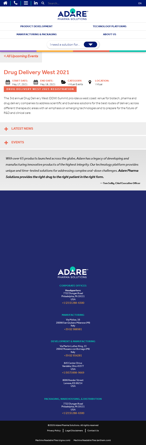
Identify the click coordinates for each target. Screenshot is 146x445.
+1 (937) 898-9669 (73, 372)
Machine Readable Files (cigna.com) (52, 440)
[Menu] (26, 3)
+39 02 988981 (73, 329)
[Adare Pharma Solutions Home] (5, 3)
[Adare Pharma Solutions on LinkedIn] (35, 3)
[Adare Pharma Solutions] (73, 272)
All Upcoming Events (22, 56)
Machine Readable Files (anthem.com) (92, 440)
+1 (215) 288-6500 (73, 302)
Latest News (22, 128)
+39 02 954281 (73, 355)
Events (17, 142)
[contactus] (15, 3)
